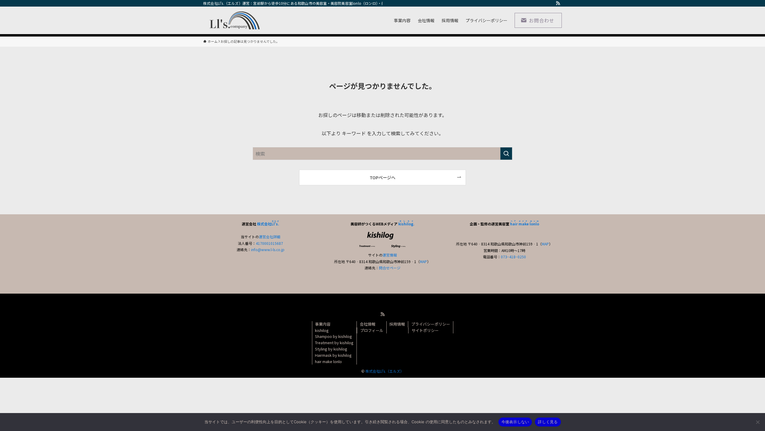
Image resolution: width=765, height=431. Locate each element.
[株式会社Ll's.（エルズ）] (233, 20)
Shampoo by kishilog (333, 336)
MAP (423, 261)
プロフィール (371, 330)
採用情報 (397, 324)
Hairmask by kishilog (333, 355)
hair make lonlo (328, 361)
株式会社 (268, 223)
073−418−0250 (513, 256)
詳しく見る (548, 421)
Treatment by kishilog (334, 342)
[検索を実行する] (506, 153)
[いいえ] (758, 422)
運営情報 (389, 254)
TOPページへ (382, 177)
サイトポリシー (425, 330)
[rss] (558, 3)
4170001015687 (269, 243)
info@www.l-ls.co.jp (267, 249)
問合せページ (389, 267)
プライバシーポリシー (430, 324)
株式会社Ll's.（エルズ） (384, 371)
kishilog (322, 330)
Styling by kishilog (331, 349)
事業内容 (323, 324)
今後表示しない (515, 421)
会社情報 (367, 324)
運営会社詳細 (269, 236)
